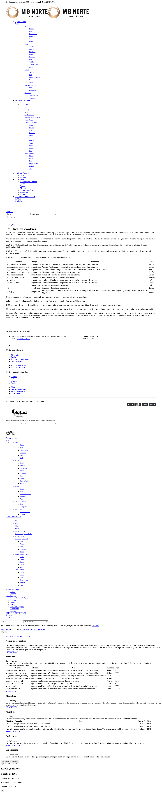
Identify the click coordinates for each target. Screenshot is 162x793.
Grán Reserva (33, 34)
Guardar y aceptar (10, 761)
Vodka (26, 112)
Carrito (13, 357)
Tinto (26, 26)
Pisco (30, 161)
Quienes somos (20, 22)
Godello (31, 62)
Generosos (32, 98)
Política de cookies (18, 367)
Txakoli (31, 47)
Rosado (27, 70)
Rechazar (15, 630)
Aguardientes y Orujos (31, 138)
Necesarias (12, 652)
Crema (31, 143)
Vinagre (23, 177)
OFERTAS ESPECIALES (25, 197)
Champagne (32, 90)
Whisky (27, 110)
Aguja (31, 82)
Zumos (22, 194)
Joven (31, 39)
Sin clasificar (13, 745)
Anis (30, 169)
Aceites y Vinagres (22, 173)
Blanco (26, 44)
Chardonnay (32, 52)
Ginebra (27, 104)
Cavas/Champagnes (18, 389)
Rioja (30, 59)
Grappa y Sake (33, 163)
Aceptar (5, 630)
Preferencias (13, 731)
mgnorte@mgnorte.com (23, 339)
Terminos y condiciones (20, 359)
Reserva (31, 31)
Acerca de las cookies (18, 636)
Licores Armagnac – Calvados (33, 117)
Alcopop (23, 188)
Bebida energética (26, 190)
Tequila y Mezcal (29, 115)
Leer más (95, 626)
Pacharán (31, 166)
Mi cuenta (15, 355)
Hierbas (31, 140)
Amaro (31, 135)
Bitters (31, 156)
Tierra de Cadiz (33, 64)
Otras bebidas (20, 179)
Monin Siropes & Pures (28, 182)
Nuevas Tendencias (34, 77)
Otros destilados (29, 153)
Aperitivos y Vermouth (31, 122)
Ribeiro (31, 54)
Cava (30, 88)
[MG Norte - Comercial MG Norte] (47, 18)
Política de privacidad (19, 365)
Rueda (31, 67)
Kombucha (24, 192)
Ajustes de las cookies (33, 630)
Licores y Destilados (22, 100)
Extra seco (32, 133)
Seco (30, 130)
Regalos (18, 199)
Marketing (11, 691)
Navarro (31, 80)
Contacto (18, 201)
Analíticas (11, 707)
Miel (30, 151)
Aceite (22, 175)
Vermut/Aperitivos (18, 391)
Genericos (32, 36)
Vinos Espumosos (34, 95)
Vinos (17, 24)
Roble (31, 41)
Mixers (22, 184)
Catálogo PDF (16, 361)
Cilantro (31, 148)
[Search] (55, 214)
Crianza (31, 29)
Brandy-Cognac (29, 120)
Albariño (31, 49)
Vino (13, 387)
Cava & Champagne (30, 85)
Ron (26, 107)
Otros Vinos (28, 93)
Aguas (22, 186)
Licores (31, 158)
